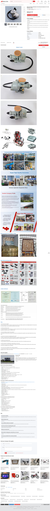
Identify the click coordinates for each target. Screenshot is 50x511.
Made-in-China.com (22, 507)
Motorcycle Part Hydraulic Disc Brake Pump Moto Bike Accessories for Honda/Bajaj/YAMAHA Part (34, 468)
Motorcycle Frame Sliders (35, 496)
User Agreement (28, 508)
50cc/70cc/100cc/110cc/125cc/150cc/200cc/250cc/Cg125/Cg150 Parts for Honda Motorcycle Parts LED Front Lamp (18, 468)
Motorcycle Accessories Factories (4, 499)
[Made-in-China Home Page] (4, 1)
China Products (14, 506)
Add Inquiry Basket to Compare (13, 26)
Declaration (32, 508)
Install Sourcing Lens (17, 504)
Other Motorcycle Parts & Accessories (5, 496)
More (1, 502)
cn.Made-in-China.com (31, 507)
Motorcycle (38, 488)
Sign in (48, 1)
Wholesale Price (29, 506)
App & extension (41, 3)
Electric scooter (14, 488)
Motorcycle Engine (23, 496)
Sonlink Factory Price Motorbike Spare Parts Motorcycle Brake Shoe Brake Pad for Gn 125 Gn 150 (15, 481)
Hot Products (11, 506)
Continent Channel (33, 506)
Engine (25, 488)
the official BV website (16, 353)
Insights (39, 506)
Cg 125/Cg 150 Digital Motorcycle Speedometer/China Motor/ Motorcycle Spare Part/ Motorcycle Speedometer (5, 481)
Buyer (33, 3)
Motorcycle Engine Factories (20, 499)
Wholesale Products (25, 506)
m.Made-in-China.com (27, 507)
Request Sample (38, 16)
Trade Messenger (11, 504)
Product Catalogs (10, 487)
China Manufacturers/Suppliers (19, 506)
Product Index (36, 506)
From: (3, 443)
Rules (48, 3)
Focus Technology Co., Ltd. (20, 508)
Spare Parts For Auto (26, 499)
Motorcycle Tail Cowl (28, 496)
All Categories (3, 3)
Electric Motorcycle (3, 488)
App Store (2, 504)
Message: (3, 447)
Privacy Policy (35, 508)
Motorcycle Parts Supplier (33, 499)
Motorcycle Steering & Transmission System (15, 496)
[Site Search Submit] (34, 1)
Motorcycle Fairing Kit (41, 496)
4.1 (41, 43)
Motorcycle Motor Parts (39, 499)
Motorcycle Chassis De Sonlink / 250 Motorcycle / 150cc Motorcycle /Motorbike (24, 468)
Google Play (6, 504)
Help (37, 3)
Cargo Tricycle (6, 382)
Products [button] (12, 1)
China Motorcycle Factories (12, 499)
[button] (42, 1)
